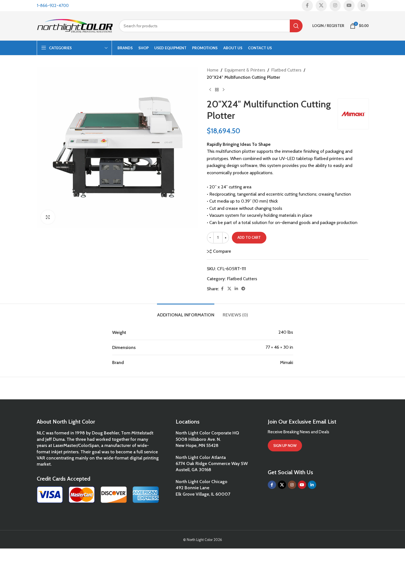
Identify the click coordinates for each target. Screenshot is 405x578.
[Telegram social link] (243, 288)
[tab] (185, 312)
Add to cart (249, 237)
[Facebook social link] (307, 5)
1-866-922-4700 (53, 5)
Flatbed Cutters (286, 70)
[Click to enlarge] (48, 217)
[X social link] (321, 5)
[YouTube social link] (349, 5)
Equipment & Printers (244, 70)
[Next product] (223, 89)
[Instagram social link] (335, 5)
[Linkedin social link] (363, 5)
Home (213, 70)
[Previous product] (210, 89)
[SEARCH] (296, 25)
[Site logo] (75, 25)
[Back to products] (216, 89)
